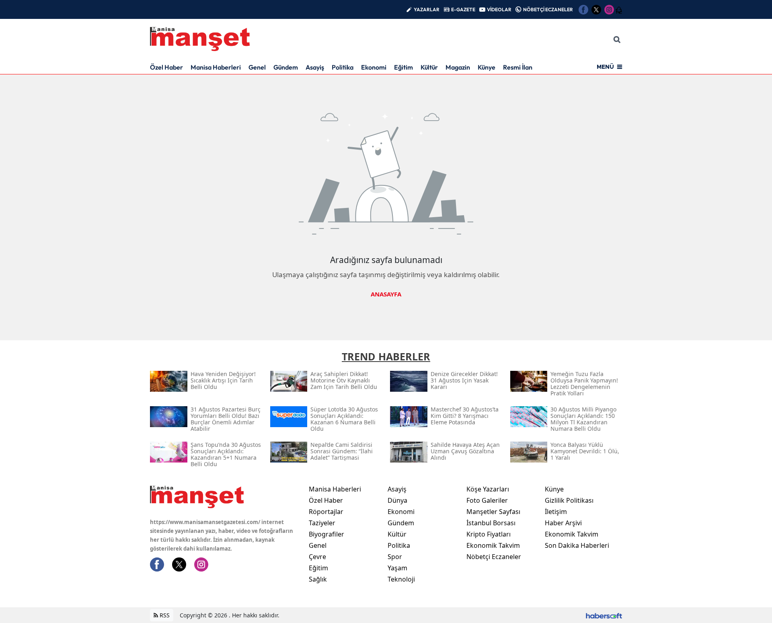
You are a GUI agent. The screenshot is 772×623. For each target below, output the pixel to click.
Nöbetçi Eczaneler (493, 556)
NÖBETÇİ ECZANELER (548, 9)
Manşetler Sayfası (493, 511)
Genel (257, 67)
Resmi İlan (517, 67)
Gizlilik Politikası (569, 500)
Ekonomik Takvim (493, 545)
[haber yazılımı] (604, 615)
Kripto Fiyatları (488, 534)
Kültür (429, 67)
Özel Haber (166, 67)
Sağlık (318, 579)
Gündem (285, 67)
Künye (486, 67)
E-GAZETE (463, 9)
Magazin (458, 67)
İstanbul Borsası (490, 522)
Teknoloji (401, 579)
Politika (342, 67)
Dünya (397, 500)
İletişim (556, 511)
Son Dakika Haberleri (577, 545)
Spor (395, 556)
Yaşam (397, 567)
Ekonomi (373, 67)
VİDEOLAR (499, 9)
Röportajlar (326, 511)
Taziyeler (322, 522)
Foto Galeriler (487, 500)
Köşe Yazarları (487, 489)
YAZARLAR (426, 9)
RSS (164, 615)
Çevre (317, 556)
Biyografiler (326, 534)
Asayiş (315, 67)
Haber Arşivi (563, 522)
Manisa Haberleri (216, 67)
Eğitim (403, 67)
